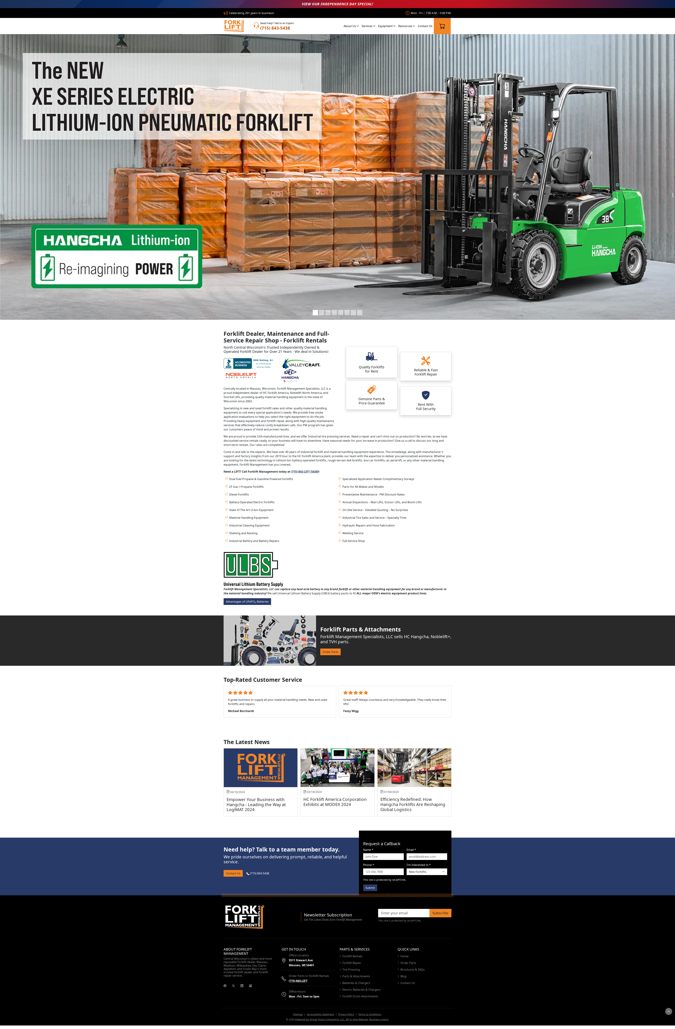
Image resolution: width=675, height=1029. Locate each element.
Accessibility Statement (320, 1018)
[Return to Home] (260, 921)
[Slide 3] (328, 312)
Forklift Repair (351, 967)
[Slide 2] (321, 312)
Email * (411, 854)
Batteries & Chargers (356, 987)
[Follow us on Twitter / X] (233, 989)
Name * (368, 854)
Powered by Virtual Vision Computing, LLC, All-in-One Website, (332, 1023)
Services (367, 26)
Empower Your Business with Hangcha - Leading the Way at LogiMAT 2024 (256, 809)
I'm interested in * (419, 869)
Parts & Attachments (356, 980)
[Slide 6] (347, 312)
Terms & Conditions (369, 1018)
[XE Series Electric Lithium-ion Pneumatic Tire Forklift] (337, 177)
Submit (370, 892)
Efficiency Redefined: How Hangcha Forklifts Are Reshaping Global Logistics (412, 809)
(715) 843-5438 (259, 877)
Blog (403, 980)
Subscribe (440, 917)
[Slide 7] (353, 312)
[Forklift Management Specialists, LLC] (234, 26)
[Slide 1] (315, 312)
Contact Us (425, 26)
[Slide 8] (359, 312)
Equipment (385, 26)
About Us (350, 26)
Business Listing (378, 1023)
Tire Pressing (351, 974)
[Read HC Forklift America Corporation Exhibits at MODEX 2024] (337, 772)
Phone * (368, 869)
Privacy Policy (346, 1018)
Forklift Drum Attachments (360, 1000)
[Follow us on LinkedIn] (242, 989)
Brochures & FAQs (412, 974)
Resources (405, 26)
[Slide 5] (340, 312)
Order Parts (330, 652)
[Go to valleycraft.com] (301, 363)
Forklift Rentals (352, 960)
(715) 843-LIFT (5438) (305, 472)
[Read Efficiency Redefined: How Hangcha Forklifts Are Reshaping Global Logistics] (414, 772)
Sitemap (298, 1018)
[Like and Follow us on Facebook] (225, 989)
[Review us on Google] (250, 989)
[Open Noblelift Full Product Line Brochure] (241, 375)
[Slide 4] (334, 312)
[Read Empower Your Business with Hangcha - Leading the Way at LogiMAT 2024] (260, 772)
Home (404, 960)
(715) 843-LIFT (298, 985)
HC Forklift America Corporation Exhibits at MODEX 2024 (335, 806)
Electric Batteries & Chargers (361, 994)
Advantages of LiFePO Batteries (247, 602)
